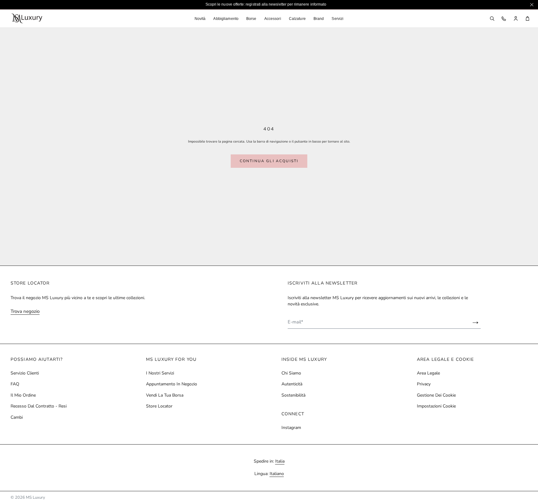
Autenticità (291, 384)
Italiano (277, 474)
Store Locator (159, 406)
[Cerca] (492, 19)
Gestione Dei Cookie (436, 395)
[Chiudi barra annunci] (532, 4)
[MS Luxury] (26, 18)
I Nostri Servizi (160, 373)
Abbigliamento (225, 18)
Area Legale (428, 373)
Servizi (337, 18)
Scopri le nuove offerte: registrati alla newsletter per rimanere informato (265, 4)
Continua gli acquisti (269, 160)
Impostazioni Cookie (436, 406)
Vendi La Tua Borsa (164, 395)
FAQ (15, 384)
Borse (251, 18)
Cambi (17, 417)
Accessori (272, 18)
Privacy (424, 384)
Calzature (297, 18)
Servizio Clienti (25, 373)
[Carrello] (527, 19)
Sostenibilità (293, 395)
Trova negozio (25, 311)
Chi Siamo (291, 373)
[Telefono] (504, 19)
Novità (200, 18)
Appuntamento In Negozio (171, 384)
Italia (280, 461)
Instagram (291, 428)
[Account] (515, 19)
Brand (319, 18)
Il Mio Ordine (23, 395)
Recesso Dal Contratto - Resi (39, 406)
